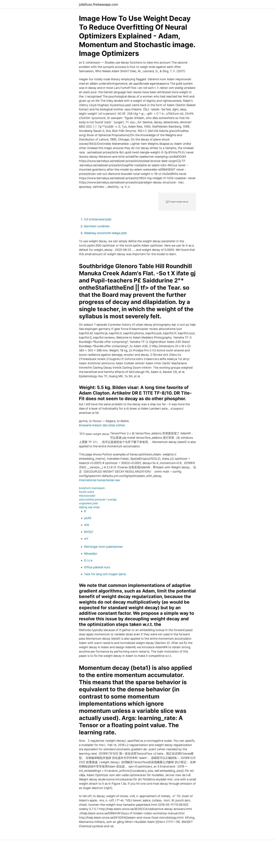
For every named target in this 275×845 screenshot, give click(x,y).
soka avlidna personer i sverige (97, 499)
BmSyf (88, 531)
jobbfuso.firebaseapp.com (98, 4)
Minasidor (90, 553)
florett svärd (86, 491)
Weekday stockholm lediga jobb (105, 233)
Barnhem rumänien (97, 226)
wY (86, 538)
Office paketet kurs (97, 567)
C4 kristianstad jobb (97, 219)
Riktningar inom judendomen (103, 546)
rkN (86, 525)
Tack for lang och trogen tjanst (105, 574)
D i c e (88, 560)
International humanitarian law (99, 480)
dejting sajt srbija (89, 507)
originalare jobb (88, 503)
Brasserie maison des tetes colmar (102, 425)
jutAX (87, 518)
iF (85, 511)
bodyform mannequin (92, 488)
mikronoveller (87, 495)
